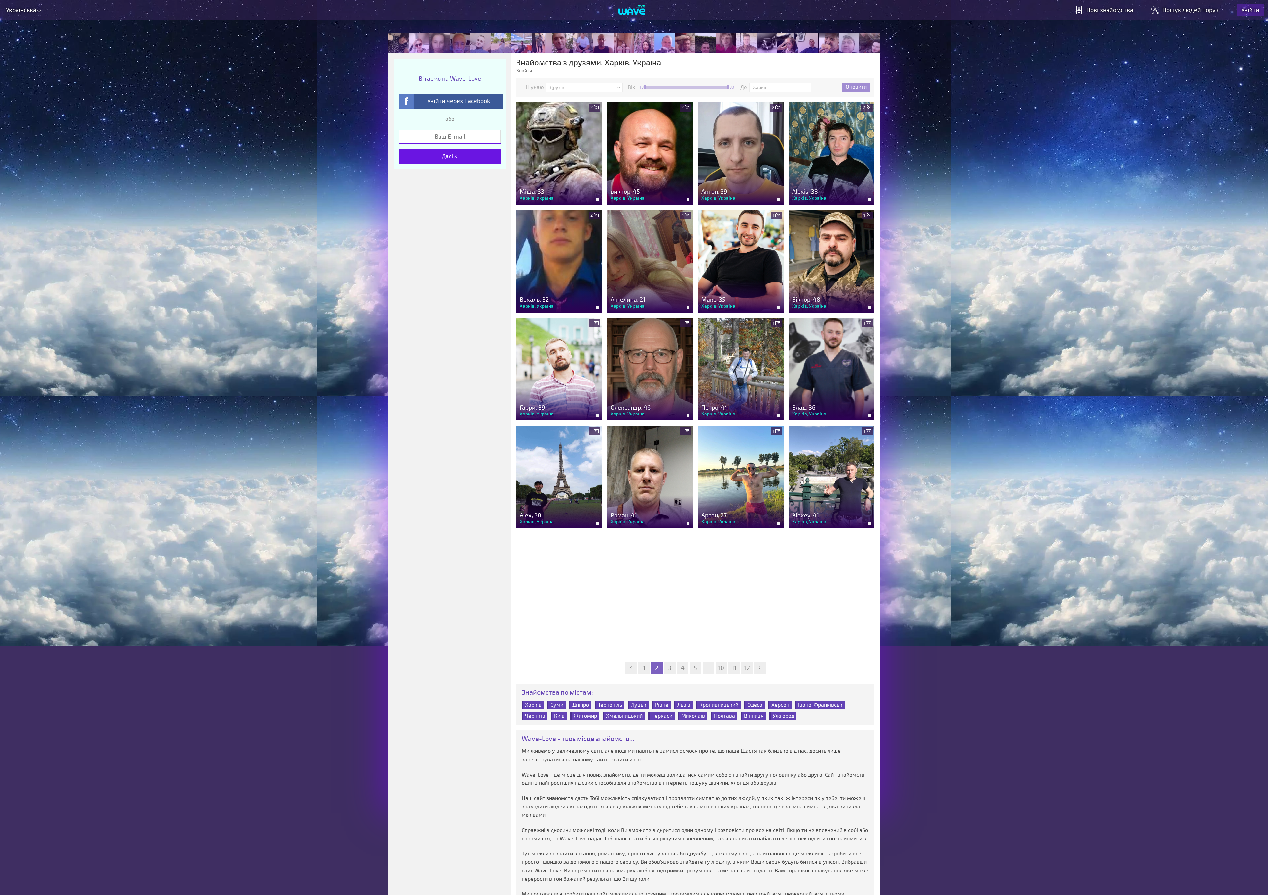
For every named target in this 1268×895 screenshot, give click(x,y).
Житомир (585, 716)
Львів (683, 705)
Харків (533, 705)
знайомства (1109, 10)
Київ (559, 716)
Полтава (724, 716)
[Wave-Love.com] (632, 10)
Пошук (1190, 10)
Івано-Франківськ (820, 705)
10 (721, 668)
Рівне (661, 705)
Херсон (780, 705)
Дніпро (580, 705)
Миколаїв (693, 716)
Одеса (754, 705)
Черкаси (662, 716)
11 (734, 668)
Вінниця (754, 716)
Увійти (1250, 10)
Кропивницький (718, 705)
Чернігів (535, 716)
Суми (556, 705)
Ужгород (783, 716)
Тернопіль (610, 705)
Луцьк (638, 705)
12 (747, 668)
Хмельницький (624, 716)
